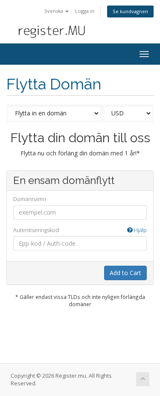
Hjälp (140, 230)
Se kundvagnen (130, 11)
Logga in (84, 11)
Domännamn (29, 199)
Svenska (54, 11)
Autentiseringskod (80, 230)
